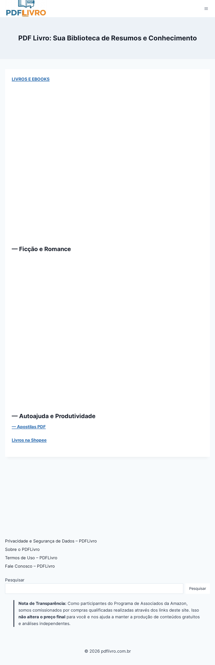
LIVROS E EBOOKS (31, 79)
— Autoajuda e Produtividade (54, 416)
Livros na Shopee (29, 440)
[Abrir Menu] (206, 8)
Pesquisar (14, 580)
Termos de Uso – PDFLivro (31, 557)
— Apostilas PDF (29, 426)
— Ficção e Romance (41, 249)
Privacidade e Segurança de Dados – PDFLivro (51, 541)
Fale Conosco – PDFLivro (30, 566)
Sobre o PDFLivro (22, 549)
